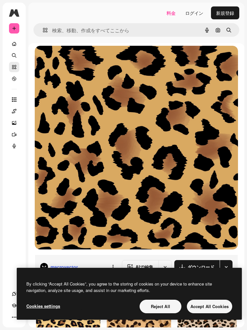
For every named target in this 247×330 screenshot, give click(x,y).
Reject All (160, 306)
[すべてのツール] (14, 99)
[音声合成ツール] (14, 146)
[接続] (14, 294)
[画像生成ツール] (14, 123)
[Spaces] (14, 111)
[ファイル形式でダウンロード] (226, 267)
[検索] (14, 55)
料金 (171, 13)
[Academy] (14, 305)
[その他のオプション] (112, 266)
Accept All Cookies (209, 306)
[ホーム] (14, 44)
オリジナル (79, 57)
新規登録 (225, 13)
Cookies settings (43, 306)
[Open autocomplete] (42, 30)
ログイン (194, 13)
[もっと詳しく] (14, 78)
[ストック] (14, 67)
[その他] (14, 317)
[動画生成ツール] (14, 134)
